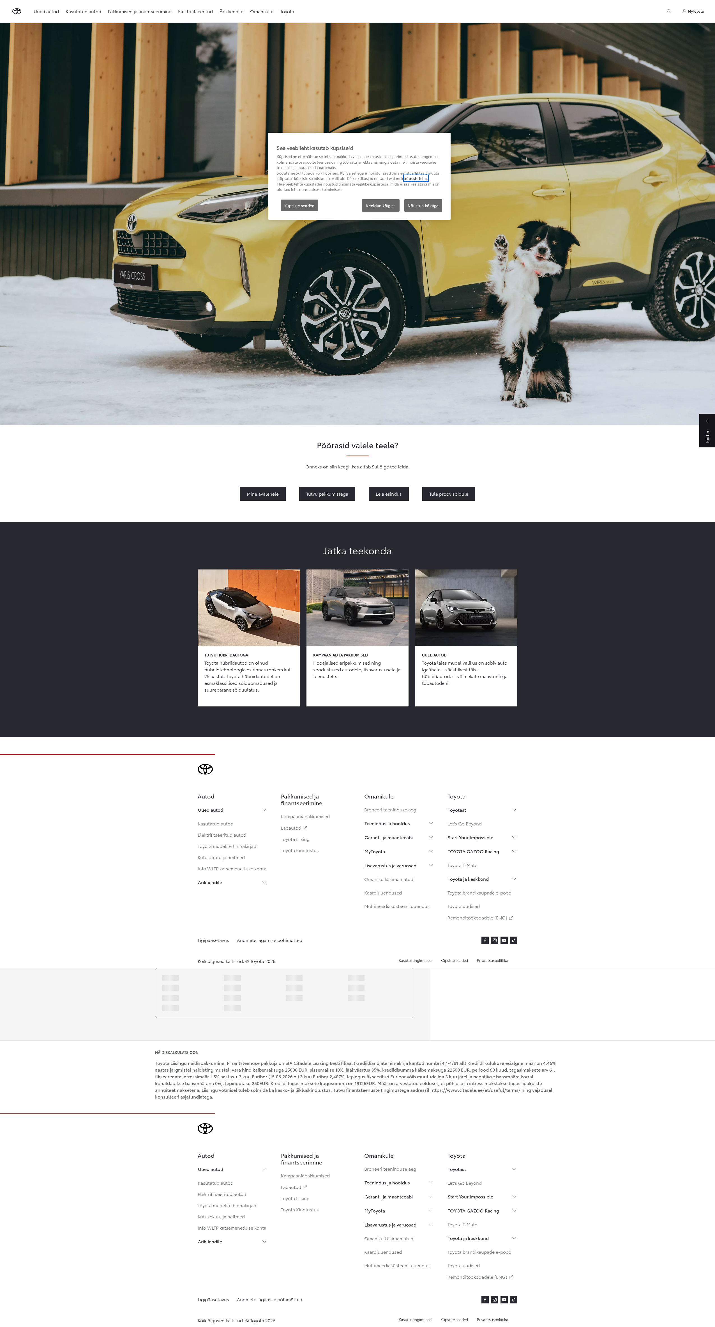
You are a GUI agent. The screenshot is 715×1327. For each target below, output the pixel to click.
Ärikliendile (210, 882)
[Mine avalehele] (16, 11)
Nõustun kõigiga (423, 205)
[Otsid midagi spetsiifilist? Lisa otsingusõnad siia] (669, 11)
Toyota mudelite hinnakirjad (227, 846)
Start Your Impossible (470, 837)
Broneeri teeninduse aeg (390, 809)
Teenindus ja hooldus (387, 823)
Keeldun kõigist (380, 205)
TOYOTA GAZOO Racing (473, 851)
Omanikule (261, 11)
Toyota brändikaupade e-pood (479, 892)
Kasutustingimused (415, 960)
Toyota (287, 11)
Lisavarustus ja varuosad (390, 865)
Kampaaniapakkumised (305, 816)
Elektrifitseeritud (195, 11)
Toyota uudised (464, 906)
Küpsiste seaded (454, 960)
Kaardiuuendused (383, 892)
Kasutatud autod (215, 823)
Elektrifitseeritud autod (222, 834)
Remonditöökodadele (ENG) (481, 917)
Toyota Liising (295, 839)
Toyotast (457, 809)
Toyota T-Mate (462, 865)
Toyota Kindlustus (300, 850)
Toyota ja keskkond (468, 878)
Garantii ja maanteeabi (389, 837)
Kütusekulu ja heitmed (221, 857)
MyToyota (375, 851)
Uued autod (210, 809)
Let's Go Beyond (465, 823)
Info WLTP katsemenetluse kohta (232, 868)
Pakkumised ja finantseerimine (139, 11)
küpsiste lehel (416, 178)
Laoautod (294, 827)
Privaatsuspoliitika (492, 960)
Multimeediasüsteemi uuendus (397, 906)
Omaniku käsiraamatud (388, 879)
